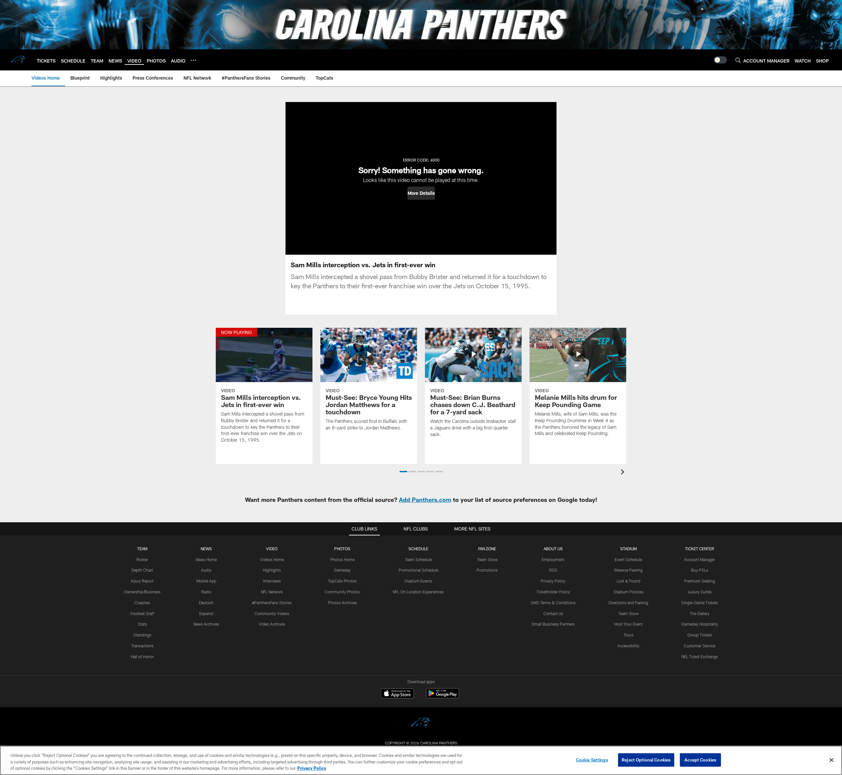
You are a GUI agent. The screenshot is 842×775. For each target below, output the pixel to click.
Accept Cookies (700, 759)
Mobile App (206, 581)
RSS (553, 570)
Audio (206, 570)
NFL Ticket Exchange (699, 656)
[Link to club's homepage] (18, 60)
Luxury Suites (700, 591)
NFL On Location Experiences (418, 591)
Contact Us (553, 613)
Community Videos (272, 613)
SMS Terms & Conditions (553, 602)
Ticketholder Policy (553, 591)
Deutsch (206, 602)
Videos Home (272, 559)
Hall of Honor (142, 656)
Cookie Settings (592, 759)
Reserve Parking (628, 570)
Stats (142, 624)
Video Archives (272, 624)
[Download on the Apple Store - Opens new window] (397, 694)
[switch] (720, 60)
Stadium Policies (628, 591)
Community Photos (342, 591)
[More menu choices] (193, 60)
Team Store (487, 559)
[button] (421, 193)
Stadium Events (418, 581)
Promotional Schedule (418, 570)
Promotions (487, 570)
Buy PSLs (699, 570)
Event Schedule (628, 559)
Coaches (142, 602)
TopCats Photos (342, 581)
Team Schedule (418, 559)
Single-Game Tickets (699, 602)
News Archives (206, 624)
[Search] (738, 60)
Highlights (272, 570)
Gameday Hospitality (699, 624)
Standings (142, 635)
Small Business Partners (553, 624)
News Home (206, 559)
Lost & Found (628, 581)
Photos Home (342, 559)
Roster (142, 559)
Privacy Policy (553, 581)
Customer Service (699, 645)
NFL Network (272, 591)
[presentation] (623, 472)
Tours (628, 635)
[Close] (831, 760)
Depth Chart (142, 570)
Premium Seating (699, 581)
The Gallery (699, 613)
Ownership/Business (142, 591)
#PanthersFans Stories (272, 602)
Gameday (342, 570)
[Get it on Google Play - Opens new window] (442, 696)
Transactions (142, 645)
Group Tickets (699, 635)
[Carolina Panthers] (421, 723)
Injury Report (142, 581)
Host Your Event (628, 624)
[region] (421, 760)
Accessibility (628, 645)
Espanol (206, 613)
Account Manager (699, 559)
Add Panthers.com (425, 499)
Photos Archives (342, 602)
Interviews (272, 581)
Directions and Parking (628, 602)
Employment (553, 559)
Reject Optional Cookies (646, 759)
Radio (206, 591)
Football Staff (142, 613)
